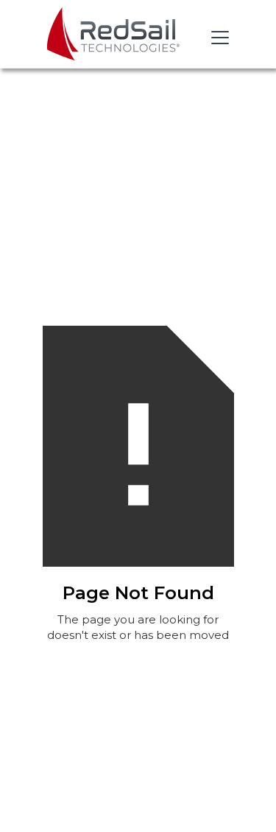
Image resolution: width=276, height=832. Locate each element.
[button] (217, 37)
